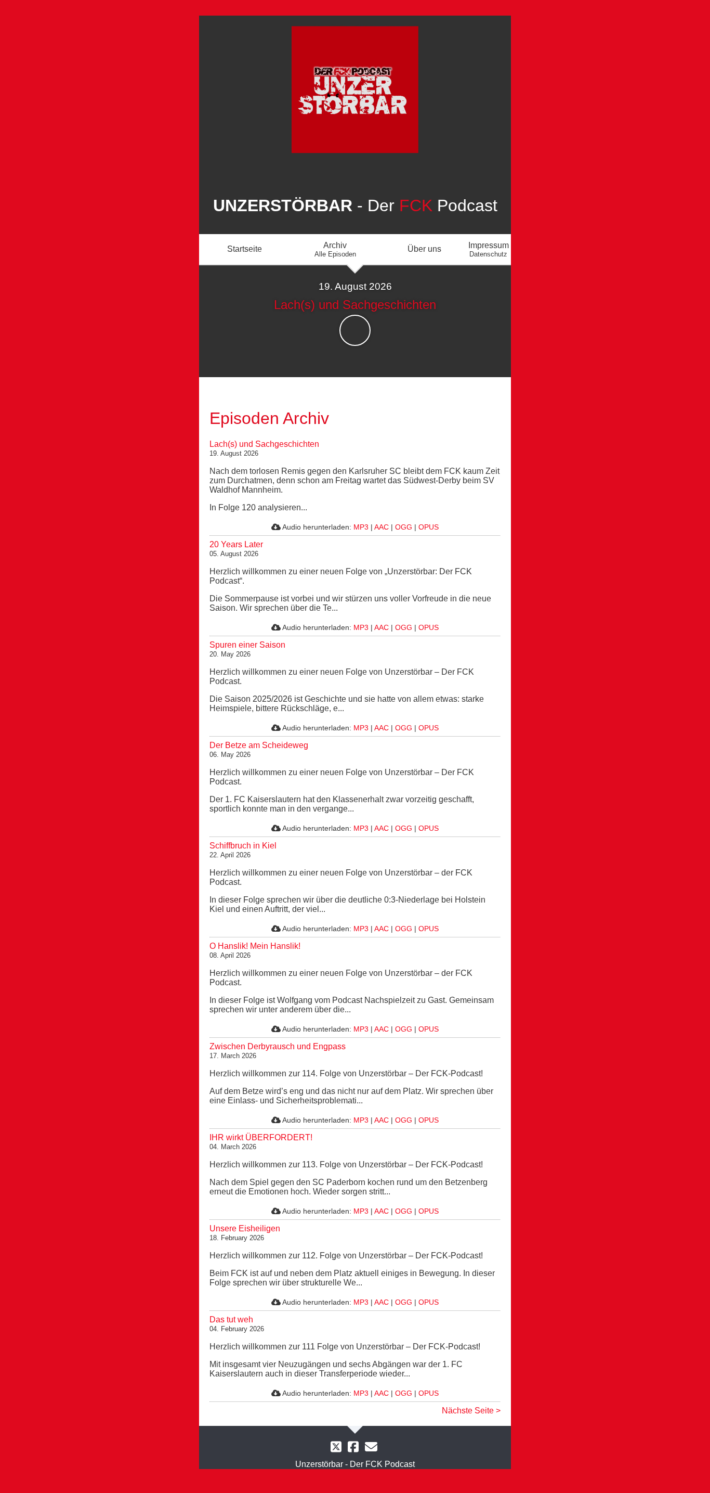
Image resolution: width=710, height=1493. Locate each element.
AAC (381, 527)
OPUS (428, 527)
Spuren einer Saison (247, 644)
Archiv (335, 249)
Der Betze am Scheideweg (258, 745)
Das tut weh (231, 1319)
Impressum (488, 249)
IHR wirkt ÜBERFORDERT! (260, 1137)
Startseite (244, 248)
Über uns (424, 248)
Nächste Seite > (471, 1410)
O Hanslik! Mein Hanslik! (254, 946)
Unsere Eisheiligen (244, 1228)
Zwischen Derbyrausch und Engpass (277, 1046)
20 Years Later (236, 544)
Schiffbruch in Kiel (243, 845)
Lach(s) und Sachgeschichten (264, 444)
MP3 (361, 527)
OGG (403, 527)
